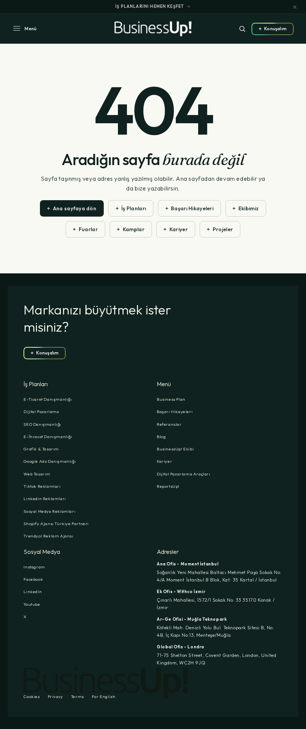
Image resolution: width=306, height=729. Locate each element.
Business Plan (171, 399)
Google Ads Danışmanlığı (50, 461)
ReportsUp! (168, 486)
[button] (24, 29)
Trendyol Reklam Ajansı (48, 536)
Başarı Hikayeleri (175, 411)
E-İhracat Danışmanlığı (48, 436)
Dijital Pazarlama (41, 411)
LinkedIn (33, 591)
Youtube (32, 604)
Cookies (32, 697)
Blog (161, 436)
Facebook (33, 579)
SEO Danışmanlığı (42, 424)
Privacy (55, 697)
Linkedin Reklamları (45, 498)
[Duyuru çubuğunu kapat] (295, 7)
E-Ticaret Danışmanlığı (48, 399)
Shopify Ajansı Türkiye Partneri (56, 523)
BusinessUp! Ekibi (175, 449)
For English (104, 697)
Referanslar (169, 424)
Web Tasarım (37, 474)
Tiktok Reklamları (42, 486)
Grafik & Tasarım (41, 449)
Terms (77, 697)
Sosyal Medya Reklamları (49, 511)
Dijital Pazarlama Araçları (183, 474)
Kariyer (164, 461)
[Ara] (242, 28)
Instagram (34, 567)
